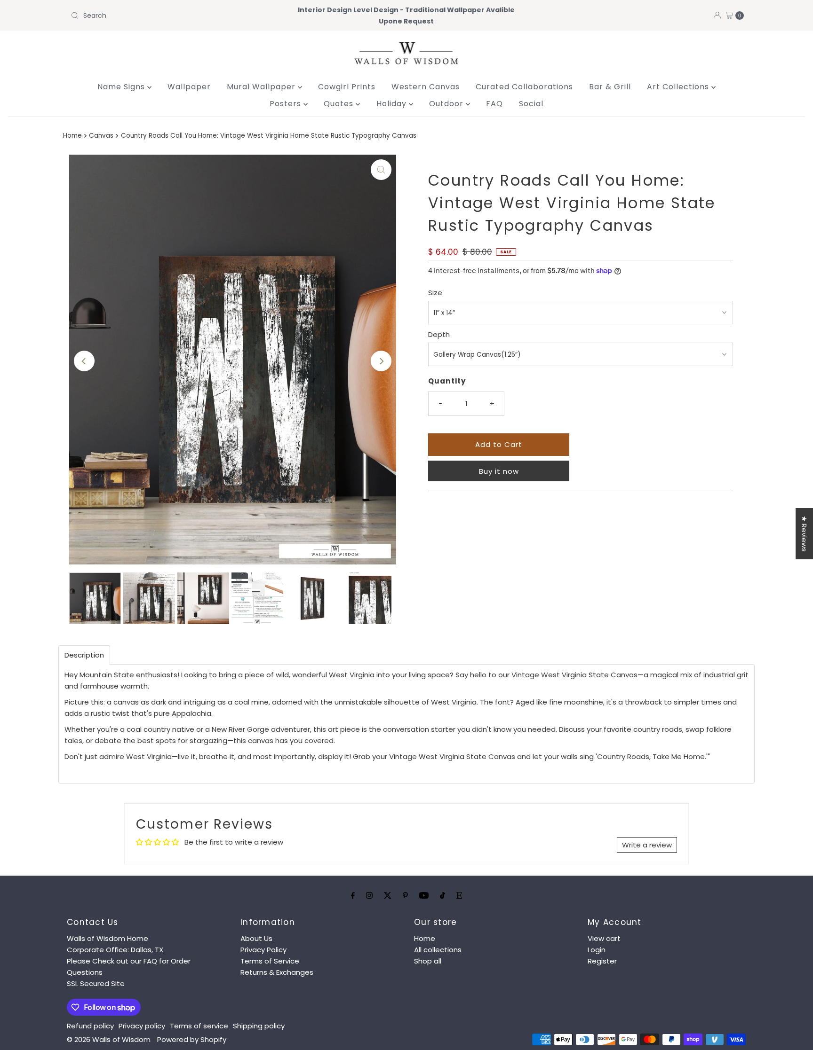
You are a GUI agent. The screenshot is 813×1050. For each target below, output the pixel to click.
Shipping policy (259, 1026)
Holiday (392, 103)
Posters (286, 103)
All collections (438, 950)
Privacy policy (142, 1026)
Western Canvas (425, 86)
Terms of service (199, 1026)
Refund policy (90, 1026)
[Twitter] (387, 895)
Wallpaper (189, 86)
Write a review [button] (647, 845)
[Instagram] (369, 895)
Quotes (340, 103)
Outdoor (447, 103)
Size (435, 293)
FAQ (494, 103)
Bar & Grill (610, 86)
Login (597, 950)
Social (531, 103)
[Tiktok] (442, 895)
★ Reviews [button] (804, 534)
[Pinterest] (405, 895)
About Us (256, 938)
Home (72, 135)
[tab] (84, 655)
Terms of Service (269, 961)
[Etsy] (459, 895)
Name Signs (122, 86)
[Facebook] (353, 895)
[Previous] (84, 361)
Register (602, 961)
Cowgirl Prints (346, 86)
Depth (439, 334)
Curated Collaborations (524, 86)
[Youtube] (424, 895)
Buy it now (499, 471)
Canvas (101, 135)
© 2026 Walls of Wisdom (109, 1039)
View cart (604, 938)
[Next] (381, 361)
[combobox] (177, 15)
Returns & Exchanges (276, 972)
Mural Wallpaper (262, 86)
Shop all (427, 961)
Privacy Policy (263, 950)
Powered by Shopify (191, 1039)
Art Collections (679, 86)
